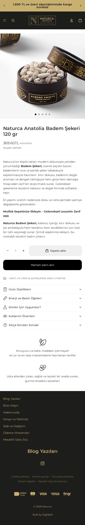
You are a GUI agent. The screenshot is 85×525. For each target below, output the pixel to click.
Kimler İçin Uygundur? (25, 307)
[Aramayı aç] (13, 20)
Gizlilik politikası (20, 476)
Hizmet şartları (40, 476)
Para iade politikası (63, 476)
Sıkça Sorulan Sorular (24, 325)
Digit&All (47, 514)
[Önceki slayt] (4, 5)
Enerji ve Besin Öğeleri (25, 298)
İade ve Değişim (14, 426)
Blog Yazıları (11, 399)
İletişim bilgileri (27, 481)
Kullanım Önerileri (22, 316)
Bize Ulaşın (10, 405)
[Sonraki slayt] (80, 5)
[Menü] (4, 20)
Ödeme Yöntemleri (16, 433)
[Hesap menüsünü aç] (71, 20)
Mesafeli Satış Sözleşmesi (52, 481)
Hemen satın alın (42, 265)
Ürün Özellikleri (20, 289)
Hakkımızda (11, 412)
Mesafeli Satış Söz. (15, 439)
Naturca (47, 506)
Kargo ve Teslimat (15, 419)
